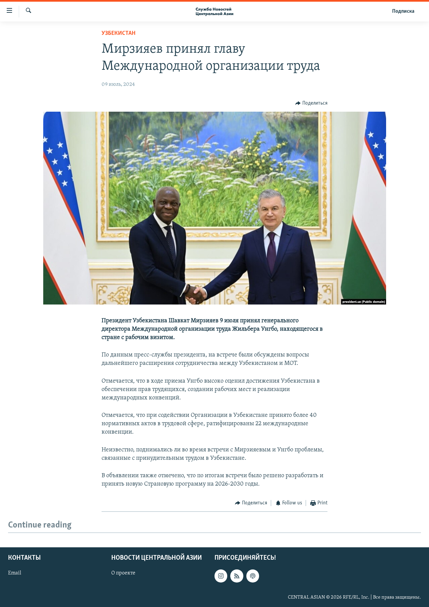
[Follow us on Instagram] (220, 575)
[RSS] (236, 575)
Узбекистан (118, 34)
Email (14, 573)
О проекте (123, 573)
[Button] (311, 103)
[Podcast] (252, 575)
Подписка (403, 11)
